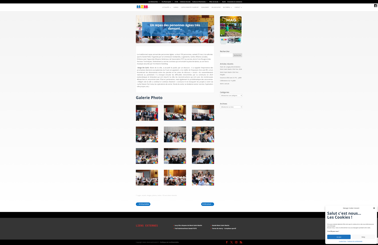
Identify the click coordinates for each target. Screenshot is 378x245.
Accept (339, 237)
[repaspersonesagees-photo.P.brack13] (175, 185)
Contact (237, 7)
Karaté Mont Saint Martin (220, 225)
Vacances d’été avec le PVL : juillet (231, 78)
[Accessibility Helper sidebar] (375, 5)
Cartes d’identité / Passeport (190, 7)
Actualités (165, 7)
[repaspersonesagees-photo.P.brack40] (147, 121)
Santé (224, 2)
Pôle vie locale (213, 2)
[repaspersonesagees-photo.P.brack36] (175, 121)
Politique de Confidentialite (169, 242)
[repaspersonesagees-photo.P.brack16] (203, 164)
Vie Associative (216, 7)
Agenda (176, 7)
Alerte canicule (224, 84)
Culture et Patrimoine (199, 2)
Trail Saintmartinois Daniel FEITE (186, 228)
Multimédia (226, 7)
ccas (177, 34)
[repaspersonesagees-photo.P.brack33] (147, 142)
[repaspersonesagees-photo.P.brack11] (203, 185)
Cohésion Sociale (185, 2)
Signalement (205, 7)
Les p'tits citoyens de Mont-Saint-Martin (188, 225)
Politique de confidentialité (354, 241)
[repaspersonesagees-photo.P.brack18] (175, 164)
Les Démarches (153, 2)
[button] (374, 208)
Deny (363, 237)
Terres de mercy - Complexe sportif (224, 228)
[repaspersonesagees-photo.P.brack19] (147, 164)
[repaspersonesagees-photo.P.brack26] (175, 142)
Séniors (181, 34)
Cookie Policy (342, 241)
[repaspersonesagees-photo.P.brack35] (203, 121)
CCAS (176, 2)
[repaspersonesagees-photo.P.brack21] (203, 142)
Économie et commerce (234, 2)
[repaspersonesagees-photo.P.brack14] (147, 185)
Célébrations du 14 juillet (228, 81)
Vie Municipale (166, 2)
